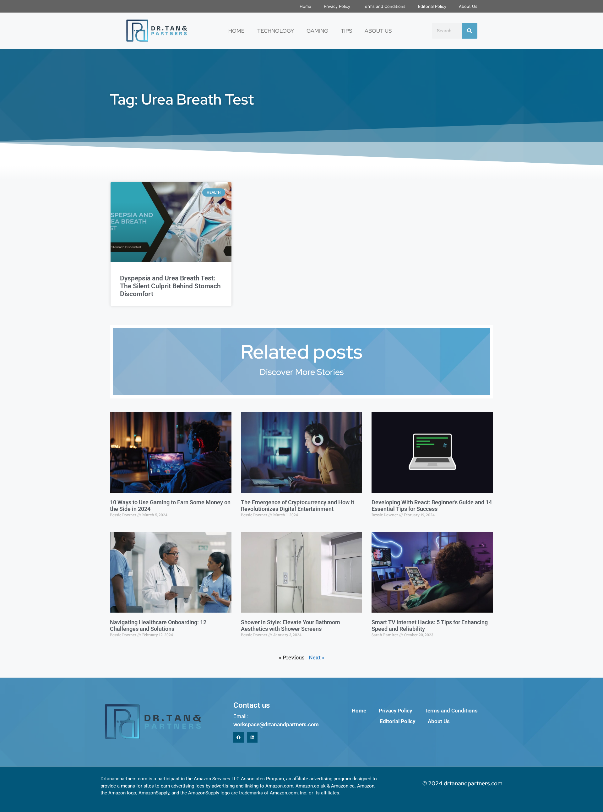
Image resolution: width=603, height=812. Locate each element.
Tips (346, 30)
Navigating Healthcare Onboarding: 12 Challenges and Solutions (158, 625)
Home (305, 6)
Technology (275, 30)
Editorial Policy (432, 6)
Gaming (317, 30)
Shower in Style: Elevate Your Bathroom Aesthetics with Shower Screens (290, 625)
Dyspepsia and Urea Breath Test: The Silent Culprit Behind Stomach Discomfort (170, 286)
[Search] (469, 31)
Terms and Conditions (384, 6)
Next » (316, 657)
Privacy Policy (337, 6)
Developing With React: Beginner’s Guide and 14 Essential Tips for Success (432, 505)
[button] (238, 737)
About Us (468, 6)
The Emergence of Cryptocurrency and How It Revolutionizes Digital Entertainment (297, 505)
